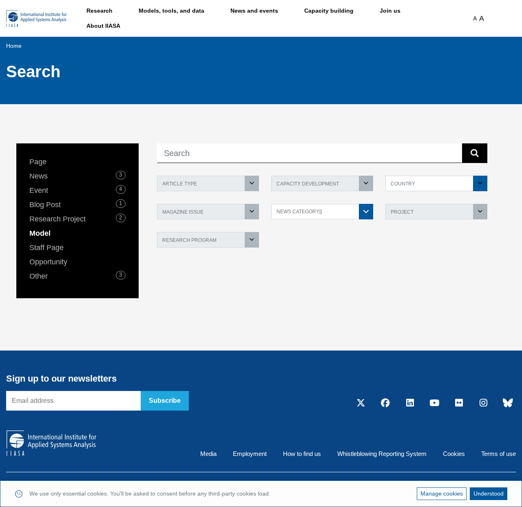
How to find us (302, 453)
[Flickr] (459, 403)
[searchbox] (317, 211)
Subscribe (165, 400)
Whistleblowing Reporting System (382, 453)
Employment (250, 453)
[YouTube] (434, 403)
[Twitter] (361, 403)
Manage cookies (441, 493)
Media (208, 453)
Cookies (454, 453)
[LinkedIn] (410, 403)
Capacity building (329, 10)
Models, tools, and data (171, 10)
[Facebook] (385, 403)
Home (14, 45)
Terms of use (498, 453)
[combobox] (208, 183)
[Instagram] (483, 403)
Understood (488, 493)
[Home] (36, 18)
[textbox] (208, 183)
